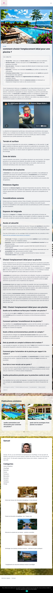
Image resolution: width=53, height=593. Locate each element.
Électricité (5, 470)
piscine (5, 389)
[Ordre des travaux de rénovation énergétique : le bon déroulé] (27, 492)
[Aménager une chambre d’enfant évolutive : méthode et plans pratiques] (27, 540)
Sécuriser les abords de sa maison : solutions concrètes (19, 532)
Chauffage (6, 468)
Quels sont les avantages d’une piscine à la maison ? (16, 235)
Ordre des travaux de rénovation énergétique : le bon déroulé (21, 500)
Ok (26, 591)
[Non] (51, 589)
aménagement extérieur (8, 387)
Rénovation (6, 476)
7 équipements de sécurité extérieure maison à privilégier (20, 564)
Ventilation (6, 482)
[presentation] (13, 412)
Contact (14, 578)
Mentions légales (5, 578)
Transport (5, 480)
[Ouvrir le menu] (51, 3)
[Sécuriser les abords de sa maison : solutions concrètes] (27, 524)
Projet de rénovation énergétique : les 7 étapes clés (18, 516)
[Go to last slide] (4, 417)
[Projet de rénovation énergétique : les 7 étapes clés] (27, 508)
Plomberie (6, 474)
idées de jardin (41, 387)
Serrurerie (6, 478)
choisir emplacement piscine (22, 387)
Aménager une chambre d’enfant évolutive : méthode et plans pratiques (23, 548)
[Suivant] (49, 417)
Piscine (4, 46)
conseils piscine (33, 387)
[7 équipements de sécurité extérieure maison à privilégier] (27, 556)
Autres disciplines (8, 466)
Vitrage (5, 484)
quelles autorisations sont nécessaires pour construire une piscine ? (12, 424)
